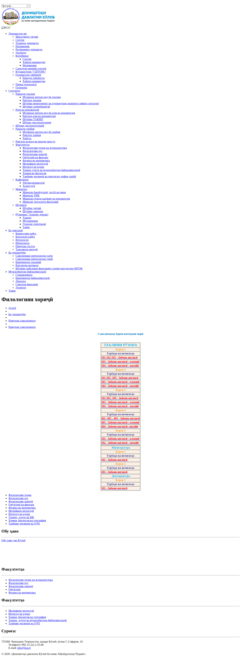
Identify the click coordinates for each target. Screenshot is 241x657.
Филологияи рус (33, 151)
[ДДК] (28, 24)
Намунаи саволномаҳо (22, 320)
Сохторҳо (14, 90)
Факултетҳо (23, 144)
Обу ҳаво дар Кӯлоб (13, 540)
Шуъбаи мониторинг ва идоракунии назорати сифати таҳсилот (61, 103)
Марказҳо (21, 189)
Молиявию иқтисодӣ (35, 163)
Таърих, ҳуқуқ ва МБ (21, 517)
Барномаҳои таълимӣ (28, 262)
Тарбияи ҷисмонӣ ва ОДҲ (24, 523)
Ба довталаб (15, 230)
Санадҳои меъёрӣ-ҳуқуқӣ (31, 68)
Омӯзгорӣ (14, 589)
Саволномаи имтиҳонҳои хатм (34, 255)
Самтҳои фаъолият (27, 284)
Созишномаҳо (24, 274)
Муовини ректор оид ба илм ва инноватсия (49, 112)
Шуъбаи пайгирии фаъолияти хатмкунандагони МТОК (49, 268)
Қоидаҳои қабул (25, 236)
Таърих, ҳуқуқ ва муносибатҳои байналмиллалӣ (37, 620)
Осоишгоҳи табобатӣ (28, 74)
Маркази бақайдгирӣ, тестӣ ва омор (44, 192)
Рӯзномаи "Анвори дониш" (32, 214)
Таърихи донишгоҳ (27, 43)
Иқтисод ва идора (33, 166)
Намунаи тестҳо (25, 246)
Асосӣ (12, 307)
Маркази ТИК (31, 195)
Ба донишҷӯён (17, 252)
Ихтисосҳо (22, 239)
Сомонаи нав (9, 2)
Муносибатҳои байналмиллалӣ (27, 271)
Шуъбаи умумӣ (32, 208)
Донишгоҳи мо (17, 33)
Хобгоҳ (27, 138)
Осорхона (21, 87)
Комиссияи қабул (26, 233)
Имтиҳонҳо (22, 243)
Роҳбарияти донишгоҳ (29, 49)
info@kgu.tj (24, 647)
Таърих (27, 217)
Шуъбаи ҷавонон (33, 211)
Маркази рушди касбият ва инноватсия (46, 198)
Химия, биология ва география (27, 520)
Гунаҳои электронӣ (34, 224)
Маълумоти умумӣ (27, 36)
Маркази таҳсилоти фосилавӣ (40, 201)
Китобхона (22, 55)
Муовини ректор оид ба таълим (42, 97)
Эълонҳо (21, 52)
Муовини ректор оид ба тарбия (41, 131)
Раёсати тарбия (32, 135)
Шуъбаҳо (21, 204)
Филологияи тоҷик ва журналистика (45, 147)
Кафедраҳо (22, 179)
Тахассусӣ (29, 185)
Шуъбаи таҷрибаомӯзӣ (36, 106)
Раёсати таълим (32, 100)
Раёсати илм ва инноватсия (39, 116)
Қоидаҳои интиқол (27, 265)
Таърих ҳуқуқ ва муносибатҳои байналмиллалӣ (51, 170)
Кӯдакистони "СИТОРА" (31, 71)
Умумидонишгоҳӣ (34, 182)
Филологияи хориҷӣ (35, 154)
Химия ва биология (34, 173)
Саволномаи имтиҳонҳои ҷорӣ (34, 258)
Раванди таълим (25, 93)
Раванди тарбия (25, 128)
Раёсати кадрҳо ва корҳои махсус (35, 141)
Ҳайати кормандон (34, 62)
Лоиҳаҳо (21, 281)
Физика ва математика (36, 160)
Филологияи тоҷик (19, 495)
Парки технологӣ (26, 84)
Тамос (26, 227)
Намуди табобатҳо (34, 78)
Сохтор (20, 39)
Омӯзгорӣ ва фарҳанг (36, 157)
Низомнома (22, 46)
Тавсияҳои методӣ (27, 249)
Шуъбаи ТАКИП (33, 119)
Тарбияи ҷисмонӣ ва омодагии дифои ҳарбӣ (49, 176)
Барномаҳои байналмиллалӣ (33, 277)
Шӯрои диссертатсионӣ (37, 122)
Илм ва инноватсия (27, 109)
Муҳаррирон (30, 220)
